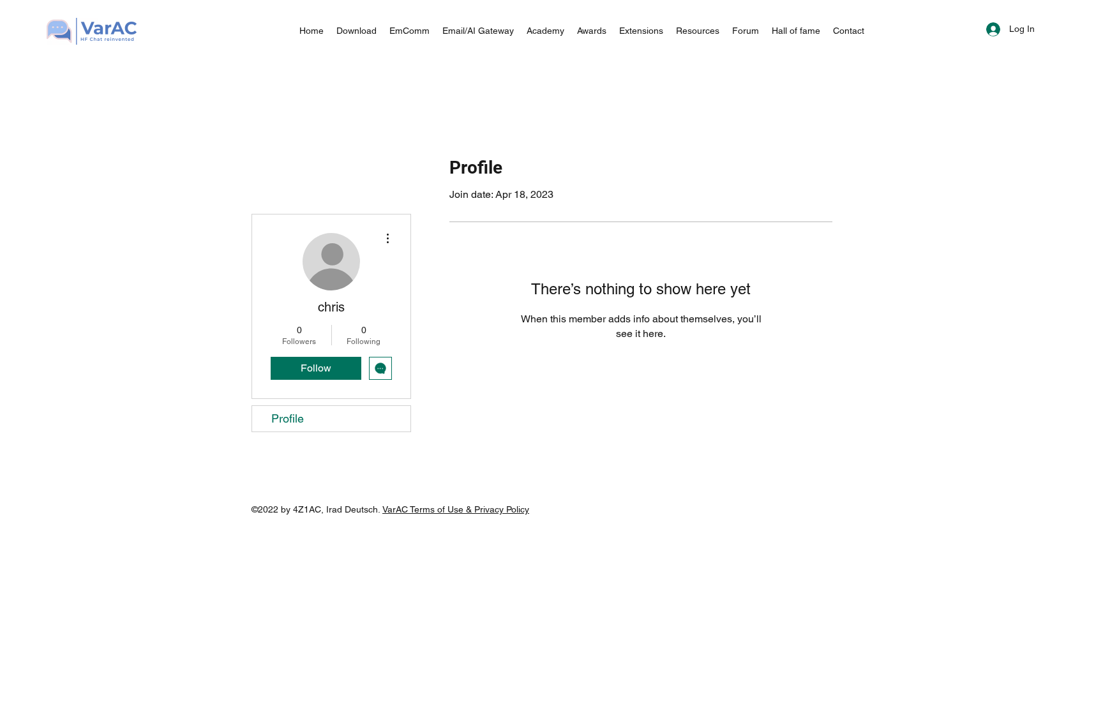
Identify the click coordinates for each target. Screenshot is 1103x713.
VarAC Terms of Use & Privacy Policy (455, 509)
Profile (287, 418)
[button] (478, 30)
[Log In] (981, 29)
